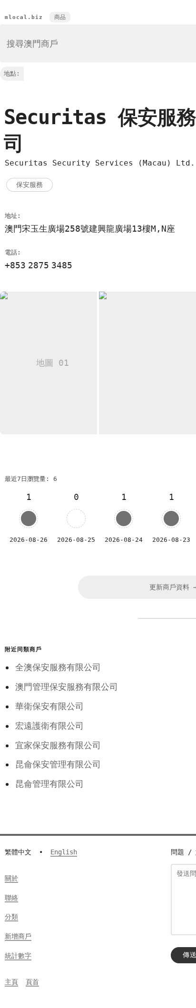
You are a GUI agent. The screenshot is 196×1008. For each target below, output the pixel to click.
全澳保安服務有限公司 (58, 667)
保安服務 (29, 184)
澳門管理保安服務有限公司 (66, 687)
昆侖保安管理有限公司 (58, 764)
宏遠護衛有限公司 (49, 726)
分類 (11, 916)
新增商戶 (18, 936)
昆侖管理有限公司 (49, 784)
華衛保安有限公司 (49, 706)
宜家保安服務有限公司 (58, 745)
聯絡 (11, 897)
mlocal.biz (24, 17)
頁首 (32, 982)
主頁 (11, 982)
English (63, 852)
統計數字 (18, 955)
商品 (60, 17)
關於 (11, 878)
